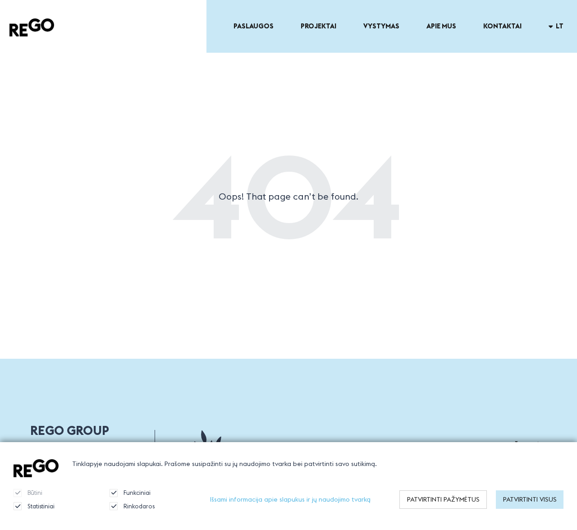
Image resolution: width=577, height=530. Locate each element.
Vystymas (381, 26)
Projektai (318, 26)
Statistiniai (41, 506)
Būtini (34, 492)
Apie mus (441, 26)
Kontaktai (502, 26)
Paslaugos (254, 26)
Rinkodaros (139, 506)
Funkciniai (137, 492)
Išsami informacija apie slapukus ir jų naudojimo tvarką (290, 499)
